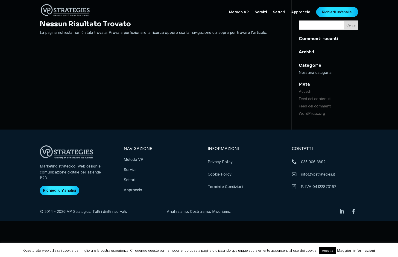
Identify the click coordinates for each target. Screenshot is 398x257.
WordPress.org (312, 113)
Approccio (300, 12)
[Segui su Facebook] (353, 211)
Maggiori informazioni (356, 250)
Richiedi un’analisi (337, 12)
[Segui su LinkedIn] (342, 211)
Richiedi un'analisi (59, 190)
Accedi (304, 91)
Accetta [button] (327, 250)
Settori (279, 12)
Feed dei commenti (315, 106)
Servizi (261, 12)
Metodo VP (239, 12)
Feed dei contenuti (315, 98)
